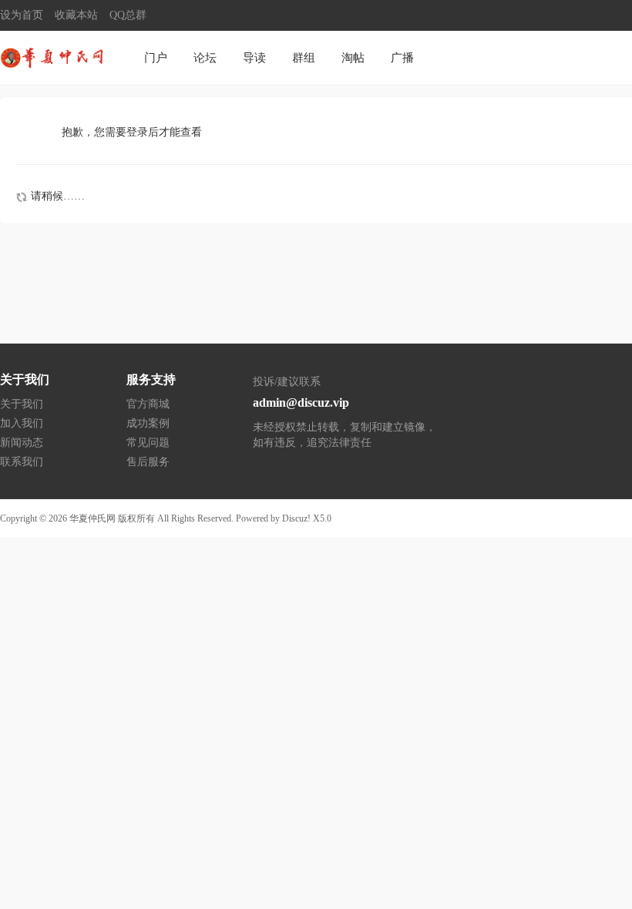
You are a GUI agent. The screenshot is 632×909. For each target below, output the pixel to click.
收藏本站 (76, 15)
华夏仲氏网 (92, 518)
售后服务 (148, 462)
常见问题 (148, 442)
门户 (155, 58)
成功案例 (148, 423)
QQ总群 (127, 15)
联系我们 (21, 462)
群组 (303, 58)
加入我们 (21, 423)
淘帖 (353, 58)
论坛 (205, 58)
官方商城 (148, 404)
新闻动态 (21, 442)
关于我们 (21, 404)
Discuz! (296, 518)
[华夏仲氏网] (54, 56)
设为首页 (21, 15)
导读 (254, 58)
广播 (402, 58)
